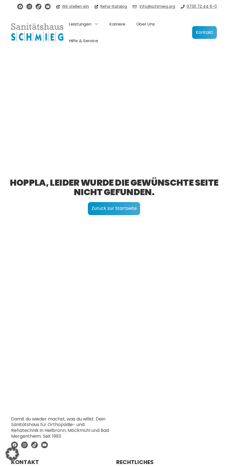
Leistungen (80, 24)
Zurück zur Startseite (114, 208)
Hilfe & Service (83, 41)
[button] (12, 454)
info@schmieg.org (157, 6)
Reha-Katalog (113, 6)
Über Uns (146, 24)
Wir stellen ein (75, 6)
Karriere (117, 24)
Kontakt (204, 32)
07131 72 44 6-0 (202, 6)
